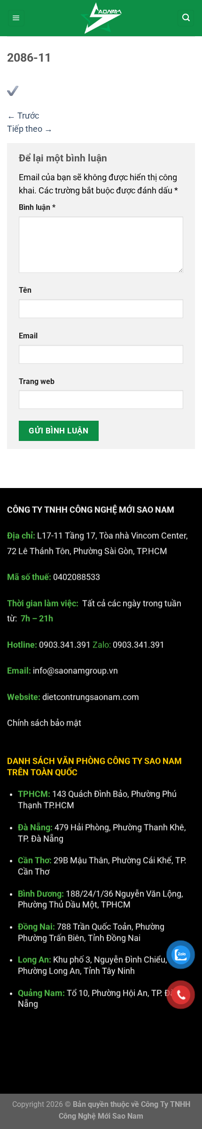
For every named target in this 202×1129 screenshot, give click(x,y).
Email (28, 335)
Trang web (36, 381)
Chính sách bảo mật (44, 723)
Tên (25, 290)
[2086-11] (12, 90)
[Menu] (16, 18)
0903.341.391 (65, 644)
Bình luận (37, 207)
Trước (23, 115)
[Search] (186, 18)
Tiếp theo (30, 129)
